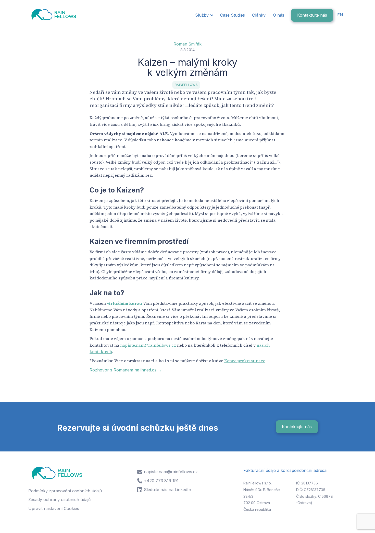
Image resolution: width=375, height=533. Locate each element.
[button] (204, 15)
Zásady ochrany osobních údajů (59, 499)
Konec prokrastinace (244, 361)
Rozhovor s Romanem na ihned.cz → (126, 369)
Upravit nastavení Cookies (53, 508)
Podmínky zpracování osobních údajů (65, 490)
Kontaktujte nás (312, 15)
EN (340, 14)
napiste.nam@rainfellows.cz (148, 345)
